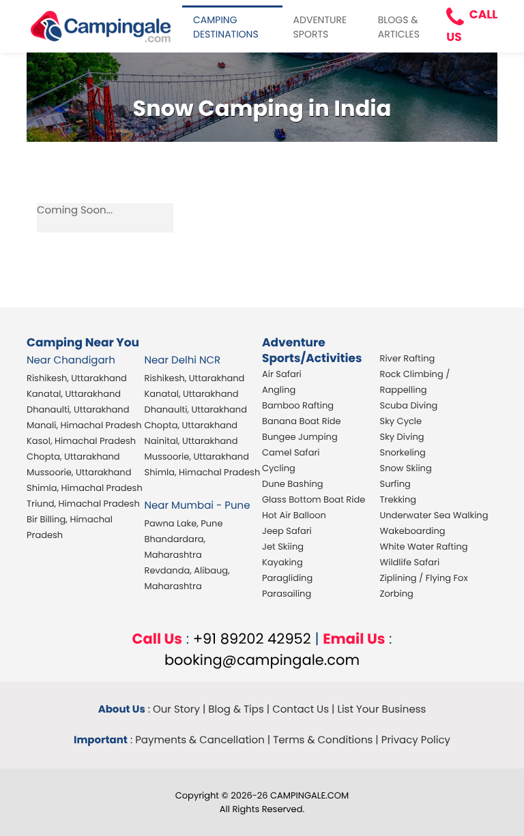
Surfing (395, 483)
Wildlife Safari (410, 562)
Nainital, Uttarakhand (191, 440)
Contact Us (300, 709)
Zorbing (396, 593)
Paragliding (287, 577)
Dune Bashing (292, 483)
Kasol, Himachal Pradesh (81, 440)
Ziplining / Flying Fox (424, 577)
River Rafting (407, 358)
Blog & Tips (236, 709)
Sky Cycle (401, 421)
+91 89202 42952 (252, 639)
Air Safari (282, 374)
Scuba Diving (409, 405)
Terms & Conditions (323, 740)
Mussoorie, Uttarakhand (79, 472)
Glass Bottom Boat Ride (313, 499)
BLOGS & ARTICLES (399, 27)
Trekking (398, 499)
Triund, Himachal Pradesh (83, 503)
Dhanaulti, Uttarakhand (78, 409)
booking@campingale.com (262, 660)
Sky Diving (402, 436)
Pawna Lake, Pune (184, 523)
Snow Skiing (406, 468)
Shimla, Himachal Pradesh (85, 487)
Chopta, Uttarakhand (73, 456)
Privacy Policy (415, 740)
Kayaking (282, 562)
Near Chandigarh (71, 360)
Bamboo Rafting (298, 405)
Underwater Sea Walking (434, 515)
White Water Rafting (424, 546)
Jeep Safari (287, 530)
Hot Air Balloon (294, 515)
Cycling (278, 468)
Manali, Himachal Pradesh (84, 425)
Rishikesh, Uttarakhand (77, 378)
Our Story (176, 709)
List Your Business (381, 709)
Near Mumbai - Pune (197, 505)
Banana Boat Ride (301, 421)
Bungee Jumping (300, 436)
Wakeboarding (413, 530)
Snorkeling (403, 452)
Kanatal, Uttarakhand (74, 393)
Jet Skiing (283, 546)
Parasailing (286, 593)
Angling (278, 389)
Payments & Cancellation (200, 740)
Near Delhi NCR (183, 360)
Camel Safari (290, 452)
